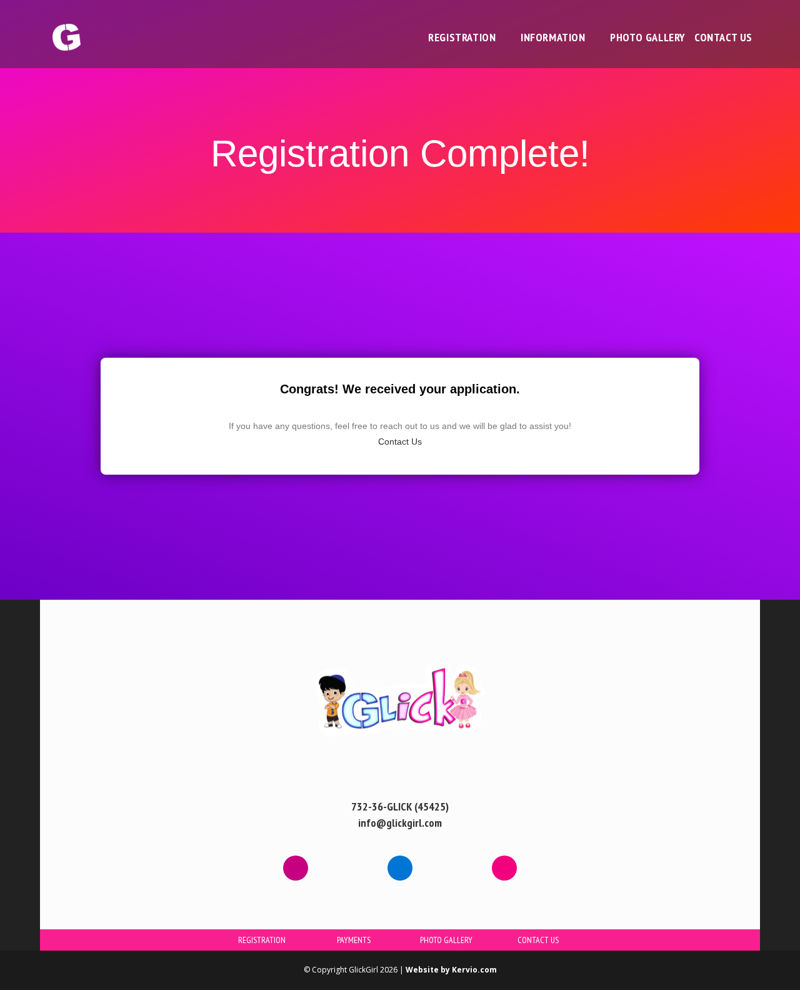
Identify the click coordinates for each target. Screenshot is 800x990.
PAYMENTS (354, 940)
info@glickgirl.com (400, 823)
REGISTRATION (262, 940)
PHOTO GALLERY (446, 940)
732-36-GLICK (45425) (400, 806)
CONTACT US (538, 940)
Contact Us (400, 442)
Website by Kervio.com (451, 969)
